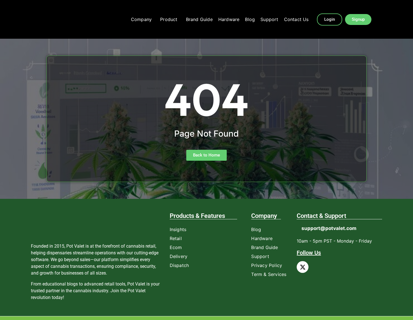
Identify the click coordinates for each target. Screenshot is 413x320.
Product (168, 19)
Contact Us (296, 19)
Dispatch (179, 265)
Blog (250, 19)
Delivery (179, 256)
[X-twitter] (302, 267)
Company (141, 19)
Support (269, 19)
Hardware (229, 19)
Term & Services (268, 274)
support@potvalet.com (329, 228)
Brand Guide (199, 19)
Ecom (176, 247)
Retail (176, 238)
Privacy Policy (266, 265)
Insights (178, 229)
